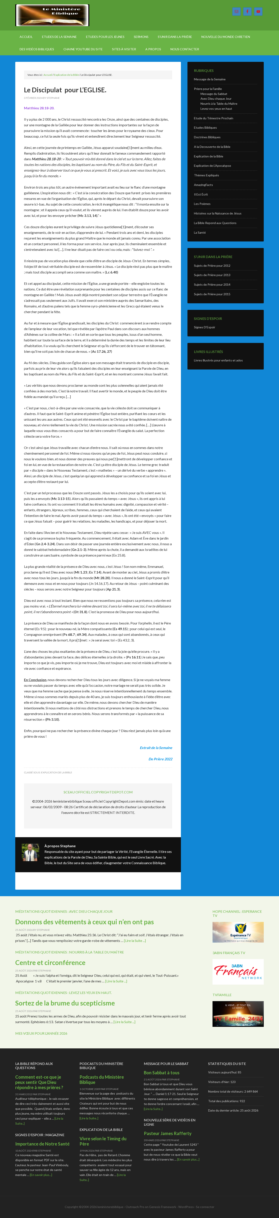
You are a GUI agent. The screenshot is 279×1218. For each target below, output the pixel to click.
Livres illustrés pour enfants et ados (218, 360)
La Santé (200, 232)
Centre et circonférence (50, 962)
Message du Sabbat (214, 94)
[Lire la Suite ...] (135, 940)
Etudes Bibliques (205, 127)
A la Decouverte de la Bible (212, 146)
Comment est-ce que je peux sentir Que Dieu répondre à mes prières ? (39, 1082)
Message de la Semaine (210, 79)
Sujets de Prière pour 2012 (212, 265)
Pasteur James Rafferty (168, 1133)
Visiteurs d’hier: (219, 1082)
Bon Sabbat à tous (161, 1072)
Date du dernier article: (224, 1110)
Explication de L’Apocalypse (212, 165)
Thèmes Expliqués (206, 175)
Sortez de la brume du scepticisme (65, 1003)
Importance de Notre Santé (42, 1143)
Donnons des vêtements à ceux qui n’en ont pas (84, 922)
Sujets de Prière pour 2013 (212, 275)
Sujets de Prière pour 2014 (212, 284)
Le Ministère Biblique (52, 15)
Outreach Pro (135, 1207)
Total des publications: (224, 1101)
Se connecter (205, 1207)
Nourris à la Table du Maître (219, 103)
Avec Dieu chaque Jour (216, 98)
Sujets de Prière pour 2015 (212, 294)
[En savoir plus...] (41, 1175)
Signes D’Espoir (204, 327)
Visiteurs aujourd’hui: (223, 1072)
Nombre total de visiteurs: (226, 1091)
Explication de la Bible (56, 772)
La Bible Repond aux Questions (215, 223)
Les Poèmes (202, 204)
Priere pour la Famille (208, 89)
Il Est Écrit (201, 194)
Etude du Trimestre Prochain (213, 118)
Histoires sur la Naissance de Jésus (218, 213)
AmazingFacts (203, 185)
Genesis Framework (162, 1207)
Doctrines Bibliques (207, 137)
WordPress (186, 1207)
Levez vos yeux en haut (216, 108)
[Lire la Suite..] (89, 1118)
